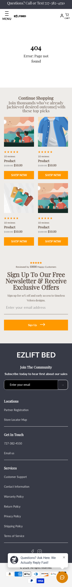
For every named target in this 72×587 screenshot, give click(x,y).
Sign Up (32, 325)
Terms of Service (14, 536)
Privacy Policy (12, 516)
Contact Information (16, 486)
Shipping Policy (13, 526)
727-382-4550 (13, 443)
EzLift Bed (36, 355)
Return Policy (12, 506)
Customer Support (15, 477)
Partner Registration (16, 410)
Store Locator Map (15, 419)
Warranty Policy (14, 496)
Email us (9, 453)
